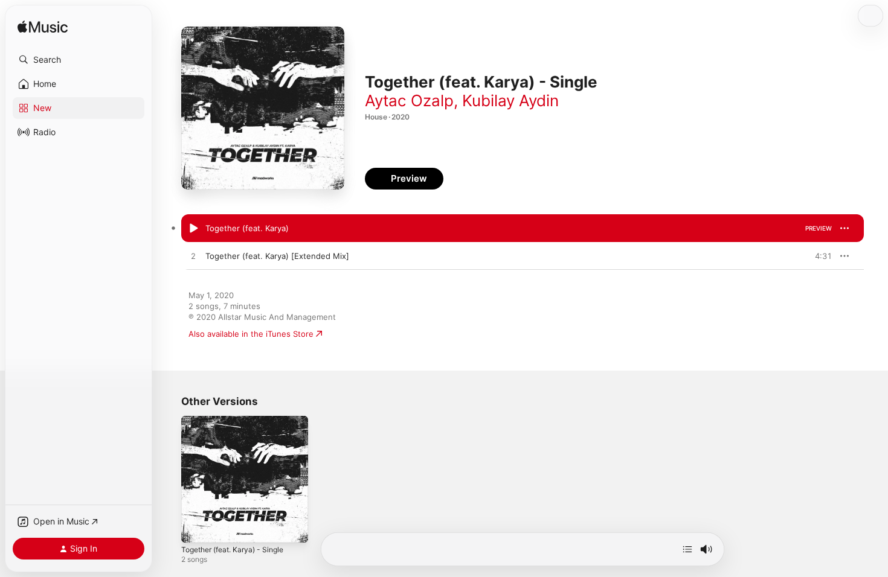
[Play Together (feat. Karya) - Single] (196, 527)
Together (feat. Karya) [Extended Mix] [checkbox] (277, 256)
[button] (78, 59)
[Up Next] (687, 549)
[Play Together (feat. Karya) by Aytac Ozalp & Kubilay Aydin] (193, 228)
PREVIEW (818, 228)
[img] (43, 27)
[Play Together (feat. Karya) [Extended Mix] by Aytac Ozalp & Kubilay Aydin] (193, 256)
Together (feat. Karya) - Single (238, 421)
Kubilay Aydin (510, 100)
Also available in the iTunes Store (251, 334)
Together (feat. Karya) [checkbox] (247, 228)
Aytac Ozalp (409, 100)
